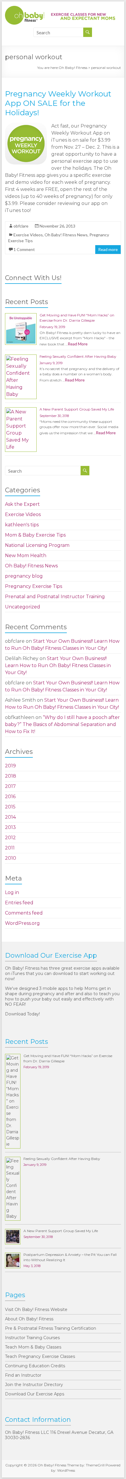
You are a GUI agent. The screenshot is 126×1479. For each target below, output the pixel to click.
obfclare (20, 225)
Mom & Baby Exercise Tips (35, 535)
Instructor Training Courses (32, 1337)
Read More (78, 343)
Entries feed (19, 902)
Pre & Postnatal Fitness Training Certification (50, 1328)
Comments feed (24, 913)
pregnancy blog (24, 576)
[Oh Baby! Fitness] (60, 8)
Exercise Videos (28, 234)
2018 (10, 776)
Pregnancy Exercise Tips (33, 586)
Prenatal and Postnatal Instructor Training (55, 596)
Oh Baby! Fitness (73, 67)
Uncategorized (22, 607)
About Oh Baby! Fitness (29, 1319)
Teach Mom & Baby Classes (33, 1347)
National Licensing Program (37, 545)
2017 (10, 786)
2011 (10, 848)
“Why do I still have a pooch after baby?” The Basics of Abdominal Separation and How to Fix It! (62, 724)
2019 (10, 766)
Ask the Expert (22, 504)
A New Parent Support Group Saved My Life (77, 409)
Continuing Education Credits (35, 1365)
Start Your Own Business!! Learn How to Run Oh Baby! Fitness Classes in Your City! (58, 665)
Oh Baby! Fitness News (66, 234)
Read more (108, 249)
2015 (10, 807)
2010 (10, 858)
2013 (10, 827)
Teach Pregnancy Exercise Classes (40, 1356)
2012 (10, 837)
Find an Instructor (23, 1375)
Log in (12, 892)
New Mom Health (25, 555)
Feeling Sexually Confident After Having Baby (78, 356)
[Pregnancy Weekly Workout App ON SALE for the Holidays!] (26, 125)
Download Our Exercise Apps (34, 1394)
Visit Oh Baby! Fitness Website (36, 1309)
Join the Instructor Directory (34, 1384)
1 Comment (24, 249)
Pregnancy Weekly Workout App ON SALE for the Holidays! (58, 103)
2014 (10, 817)
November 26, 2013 (57, 225)
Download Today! (22, 1014)
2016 (10, 796)
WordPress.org (22, 923)
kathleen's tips (22, 525)
